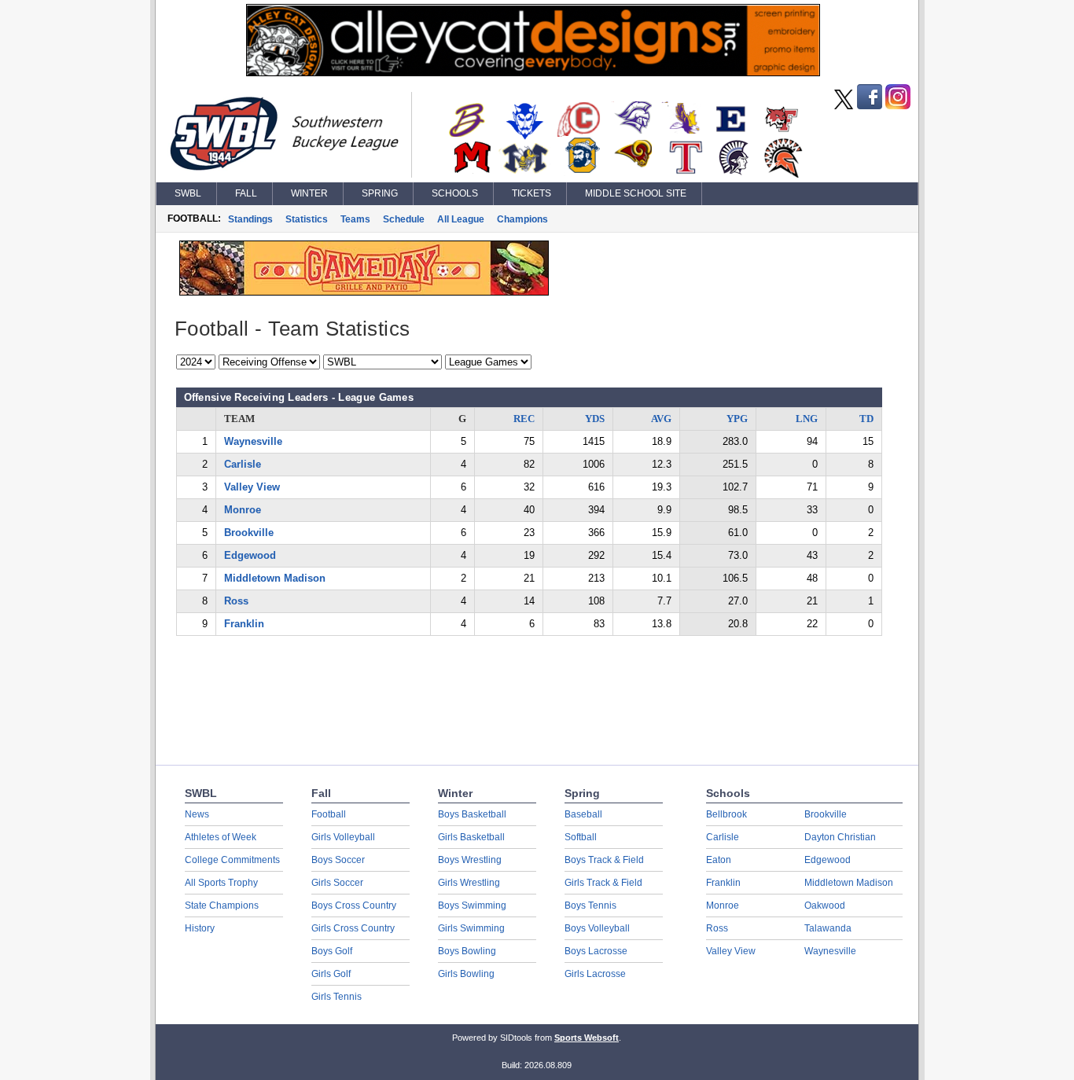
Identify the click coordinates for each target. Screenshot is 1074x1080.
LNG (807, 418)
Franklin (244, 624)
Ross (236, 601)
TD (866, 418)
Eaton (718, 859)
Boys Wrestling (470, 859)
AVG (661, 418)
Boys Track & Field (604, 859)
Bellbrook (726, 814)
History (200, 928)
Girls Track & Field (603, 882)
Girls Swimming (471, 928)
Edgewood (250, 555)
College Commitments (232, 859)
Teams (355, 219)
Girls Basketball (471, 837)
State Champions (222, 905)
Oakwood (824, 905)
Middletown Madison (275, 578)
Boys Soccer (338, 859)
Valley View (252, 487)
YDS (595, 418)
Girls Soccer (337, 882)
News (197, 814)
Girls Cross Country (353, 928)
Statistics (306, 219)
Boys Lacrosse (596, 951)
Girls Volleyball (343, 837)
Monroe (242, 510)
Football (328, 814)
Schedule (404, 219)
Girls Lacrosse (595, 973)
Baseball (583, 814)
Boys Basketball (472, 814)
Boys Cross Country (353, 905)
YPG (737, 418)
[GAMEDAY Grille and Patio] (364, 291)
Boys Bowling (467, 951)
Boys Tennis (590, 905)
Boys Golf (331, 951)
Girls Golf (331, 973)
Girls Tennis (336, 996)
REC (524, 418)
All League (460, 219)
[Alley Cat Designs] (533, 72)
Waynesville (253, 441)
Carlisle (242, 464)
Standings (250, 219)
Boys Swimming (472, 905)
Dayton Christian (840, 837)
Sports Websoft (586, 1037)
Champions (522, 219)
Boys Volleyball (597, 928)
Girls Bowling (466, 973)
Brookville (249, 532)
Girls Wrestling (469, 882)
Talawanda (827, 928)
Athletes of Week (220, 837)
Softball (581, 837)
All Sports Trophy (221, 882)
